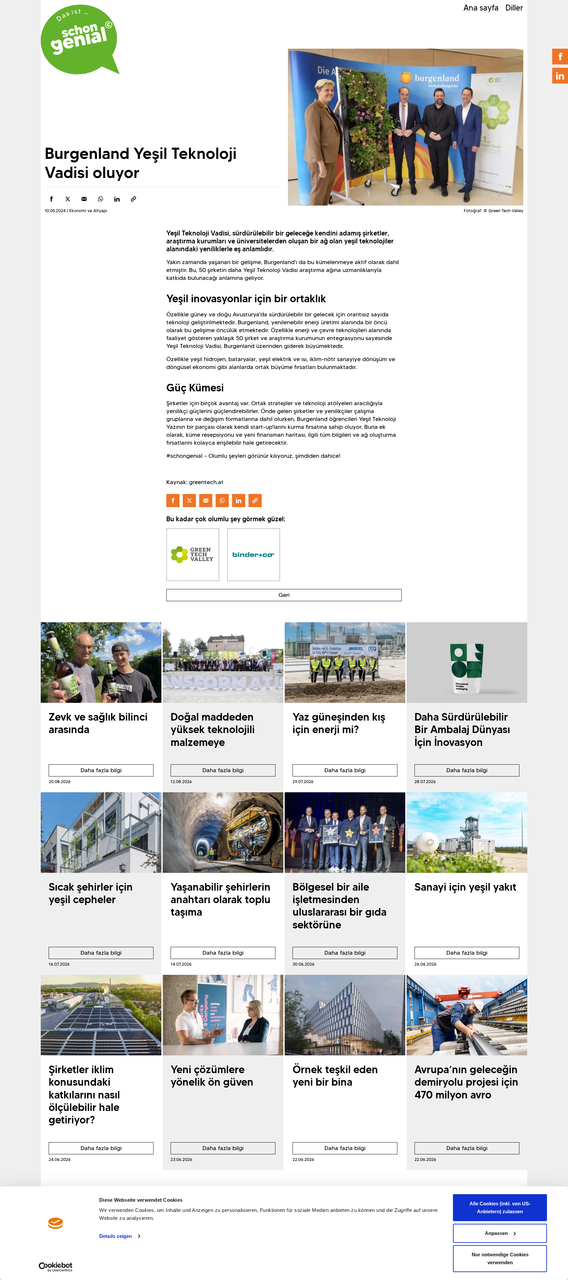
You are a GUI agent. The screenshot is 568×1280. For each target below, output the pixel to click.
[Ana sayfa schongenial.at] (80, 39)
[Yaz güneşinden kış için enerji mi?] (345, 662)
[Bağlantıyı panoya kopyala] (133, 199)
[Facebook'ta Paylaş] (51, 199)
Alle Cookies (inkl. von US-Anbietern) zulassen (500, 1207)
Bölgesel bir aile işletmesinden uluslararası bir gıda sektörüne (340, 905)
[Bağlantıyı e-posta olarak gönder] (84, 199)
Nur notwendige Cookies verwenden (500, 1258)
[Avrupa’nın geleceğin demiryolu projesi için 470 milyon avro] (467, 1015)
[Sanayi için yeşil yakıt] (467, 832)
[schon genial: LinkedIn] (560, 76)
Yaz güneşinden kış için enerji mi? (339, 723)
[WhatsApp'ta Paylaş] (100, 199)
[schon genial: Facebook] (560, 56)
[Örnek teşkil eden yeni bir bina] (345, 1015)
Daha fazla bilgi (85, 771)
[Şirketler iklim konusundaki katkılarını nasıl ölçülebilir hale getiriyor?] (101, 1015)
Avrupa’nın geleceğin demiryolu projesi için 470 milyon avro (466, 1082)
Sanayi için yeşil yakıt (465, 886)
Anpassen (496, 1233)
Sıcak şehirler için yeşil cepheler (91, 893)
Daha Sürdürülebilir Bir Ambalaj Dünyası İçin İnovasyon (462, 729)
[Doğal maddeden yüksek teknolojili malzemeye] (223, 662)
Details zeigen (115, 1236)
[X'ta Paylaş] (67, 199)
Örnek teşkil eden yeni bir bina (335, 1075)
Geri (284, 595)
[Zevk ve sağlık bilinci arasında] (101, 662)
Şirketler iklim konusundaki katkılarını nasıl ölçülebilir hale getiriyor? (84, 1094)
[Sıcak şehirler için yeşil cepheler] (101, 832)
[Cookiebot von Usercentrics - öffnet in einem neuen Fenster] (55, 1267)
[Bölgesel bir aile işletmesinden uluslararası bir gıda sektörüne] (345, 832)
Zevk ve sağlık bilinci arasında (98, 723)
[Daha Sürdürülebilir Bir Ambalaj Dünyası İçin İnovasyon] (467, 662)
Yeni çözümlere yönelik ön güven (212, 1075)
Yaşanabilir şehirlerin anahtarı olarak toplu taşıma (221, 899)
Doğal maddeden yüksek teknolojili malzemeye (213, 729)
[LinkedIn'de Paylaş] (117, 199)
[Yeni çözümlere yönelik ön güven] (223, 1015)
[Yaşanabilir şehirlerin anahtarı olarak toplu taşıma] (223, 832)
